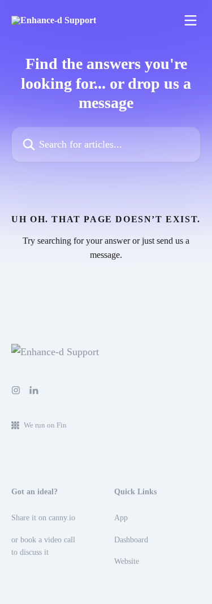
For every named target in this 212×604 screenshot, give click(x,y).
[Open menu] (190, 20)
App (121, 518)
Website (126, 561)
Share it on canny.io (43, 518)
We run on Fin (45, 425)
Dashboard (131, 540)
